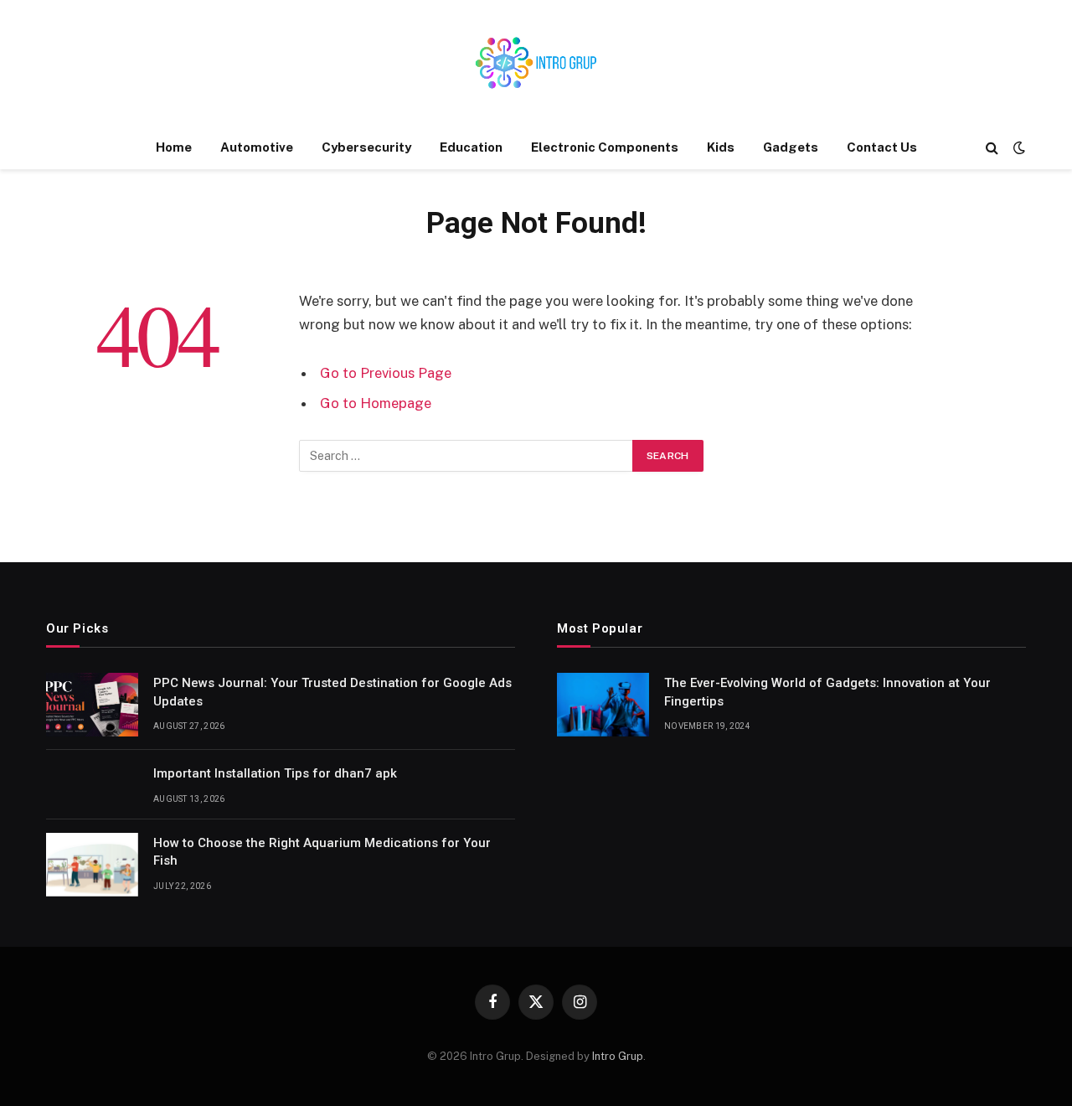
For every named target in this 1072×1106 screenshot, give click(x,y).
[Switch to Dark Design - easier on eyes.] (1017, 147)
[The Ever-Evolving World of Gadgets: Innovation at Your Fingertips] (603, 704)
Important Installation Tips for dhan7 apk (275, 773)
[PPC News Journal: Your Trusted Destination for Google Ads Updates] (92, 704)
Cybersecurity (366, 147)
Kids (720, 147)
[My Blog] (536, 63)
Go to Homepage (375, 403)
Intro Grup (617, 1056)
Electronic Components (604, 147)
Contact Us (882, 147)
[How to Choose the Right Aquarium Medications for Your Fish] (92, 865)
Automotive (256, 147)
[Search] (992, 148)
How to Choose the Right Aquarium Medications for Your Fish (322, 851)
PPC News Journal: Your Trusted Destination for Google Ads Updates (332, 691)
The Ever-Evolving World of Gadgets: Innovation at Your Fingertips (827, 691)
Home (174, 147)
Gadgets (790, 147)
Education (471, 147)
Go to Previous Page (385, 372)
